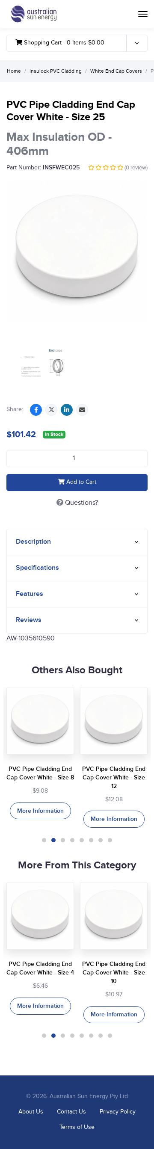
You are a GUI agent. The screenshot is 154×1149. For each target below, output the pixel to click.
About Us (30, 1111)
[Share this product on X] (51, 410)
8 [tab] (110, 840)
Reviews (28, 620)
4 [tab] (72, 840)
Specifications (37, 568)
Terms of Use (77, 1127)
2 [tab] (53, 840)
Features (29, 594)
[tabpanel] (40, 753)
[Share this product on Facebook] (36, 410)
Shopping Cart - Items (63, 42)
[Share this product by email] (82, 410)
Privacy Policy (118, 1111)
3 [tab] (63, 840)
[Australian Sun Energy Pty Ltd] (33, 14)
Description (33, 542)
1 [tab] (44, 840)
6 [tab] (91, 840)
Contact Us (71, 1111)
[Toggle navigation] (142, 14)
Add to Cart (80, 482)
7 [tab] (100, 840)
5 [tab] (82, 840)
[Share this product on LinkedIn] (67, 410)
